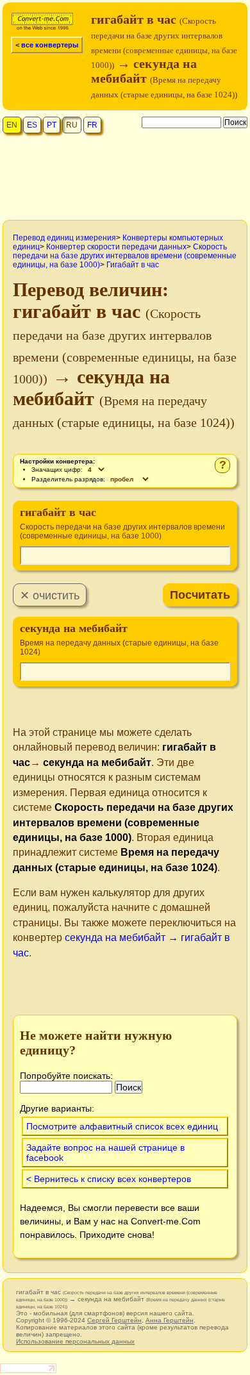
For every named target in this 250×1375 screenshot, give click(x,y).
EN (11, 125)
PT (51, 125)
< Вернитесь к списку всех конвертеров (108, 1179)
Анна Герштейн (170, 1320)
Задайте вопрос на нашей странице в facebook (105, 1152)
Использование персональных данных (75, 1341)
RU (72, 125)
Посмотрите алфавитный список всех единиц (122, 1126)
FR (92, 125)
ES (32, 125)
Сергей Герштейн (114, 1320)
